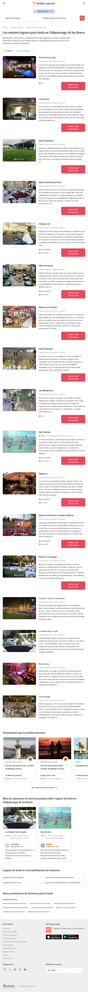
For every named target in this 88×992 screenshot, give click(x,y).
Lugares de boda (17, 28)
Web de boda (8, 958)
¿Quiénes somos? (9, 948)
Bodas (5, 28)
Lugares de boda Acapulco (13, 877)
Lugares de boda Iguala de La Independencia (62, 882)
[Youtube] (25, 969)
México (54, 970)
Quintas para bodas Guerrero (40, 903)
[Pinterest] (15, 969)
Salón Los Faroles (48, 307)
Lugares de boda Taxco (12, 882)
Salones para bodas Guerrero (42, 908)
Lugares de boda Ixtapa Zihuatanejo (59, 877)
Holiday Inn (44, 224)
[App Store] (54, 939)
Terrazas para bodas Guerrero (39, 912)
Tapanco (43, 473)
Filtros (10, 51)
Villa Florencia (46, 265)
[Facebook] (5, 969)
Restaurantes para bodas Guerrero (15, 908)
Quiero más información (73, 86)
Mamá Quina (44, 664)
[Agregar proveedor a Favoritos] (32, 59)
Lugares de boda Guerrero (36, 28)
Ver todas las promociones (43, 787)
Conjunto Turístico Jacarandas (52, 598)
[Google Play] (71, 939)
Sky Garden (45, 432)
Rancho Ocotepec (48, 557)
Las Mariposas (46, 390)
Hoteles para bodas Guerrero (64, 903)
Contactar (6, 928)
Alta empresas (8, 945)
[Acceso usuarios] (84, 3)
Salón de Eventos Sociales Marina (56, 515)
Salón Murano (46, 349)
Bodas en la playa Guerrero (66, 908)
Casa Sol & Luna (47, 57)
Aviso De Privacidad (10, 935)
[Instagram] (20, 969)
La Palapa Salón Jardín (48, 631)
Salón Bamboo (46, 140)
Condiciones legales (10, 932)
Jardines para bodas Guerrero (14, 912)
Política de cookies (10, 938)
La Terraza (44, 99)
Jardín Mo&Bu (45, 697)
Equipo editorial (8, 952)
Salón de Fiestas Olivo (50, 182)
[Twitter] (10, 969)
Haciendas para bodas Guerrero (14, 903)
